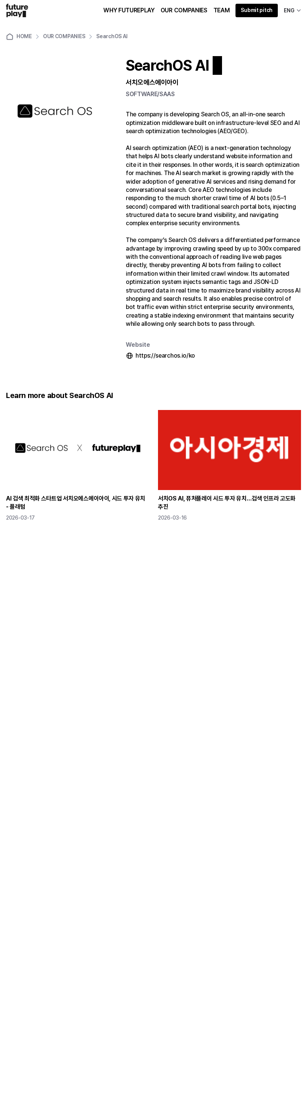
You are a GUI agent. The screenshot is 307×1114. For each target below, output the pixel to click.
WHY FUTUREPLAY (129, 10)
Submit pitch (257, 10)
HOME (24, 36)
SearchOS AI (112, 36)
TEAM (221, 10)
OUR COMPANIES (184, 10)
